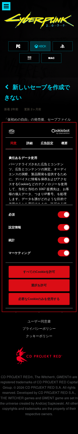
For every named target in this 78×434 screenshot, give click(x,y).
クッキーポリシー (39, 335)
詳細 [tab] (29, 143)
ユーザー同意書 (39, 321)
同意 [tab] (13, 143)
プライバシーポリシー (39, 328)
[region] (39, 39)
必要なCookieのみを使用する (39, 299)
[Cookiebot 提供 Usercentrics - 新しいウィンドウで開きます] (52, 131)
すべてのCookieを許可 (39, 271)
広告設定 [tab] (47, 143)
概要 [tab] (64, 143)
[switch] (63, 227)
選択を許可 (39, 285)
